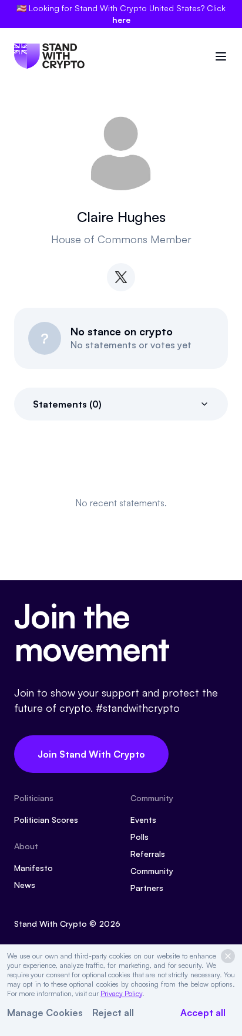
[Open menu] (221, 56)
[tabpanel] (121, 502)
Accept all (203, 1012)
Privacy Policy (121, 993)
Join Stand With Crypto (91, 754)
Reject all (113, 1012)
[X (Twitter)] (121, 277)
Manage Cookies (45, 1012)
